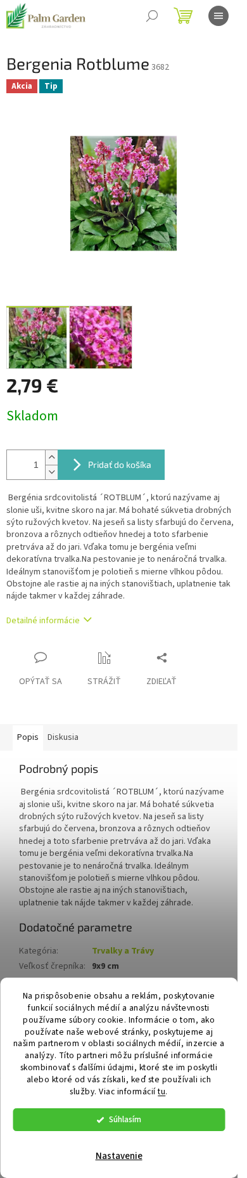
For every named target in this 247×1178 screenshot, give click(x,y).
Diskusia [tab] (63, 737)
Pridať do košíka (119, 464)
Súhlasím (125, 1119)
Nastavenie (119, 1156)
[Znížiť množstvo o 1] (51, 472)
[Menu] (218, 16)
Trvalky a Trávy (123, 951)
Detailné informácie (43, 620)
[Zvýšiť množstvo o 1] (51, 457)
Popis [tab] (28, 737)
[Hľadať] (152, 16)
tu (161, 1091)
